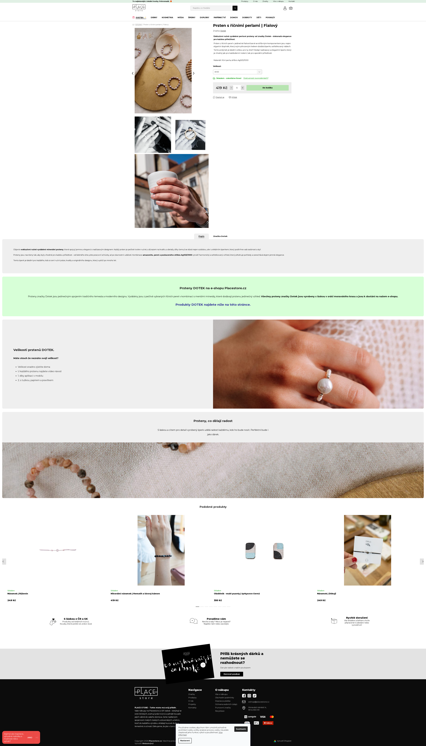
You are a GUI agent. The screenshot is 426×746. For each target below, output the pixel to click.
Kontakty (192, 708)
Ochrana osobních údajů (226, 704)
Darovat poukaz (232, 674)
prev (4, 560)
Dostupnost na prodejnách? (255, 78)
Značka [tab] (220, 236)
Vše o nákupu (278, 1)
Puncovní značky (223, 708)
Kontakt (292, 1)
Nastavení (185, 741)
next (418, 560)
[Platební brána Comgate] (260, 717)
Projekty (192, 704)
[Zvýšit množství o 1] (242, 88)
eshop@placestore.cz (258, 702)
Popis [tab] (201, 236)
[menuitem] (140, 17)
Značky (265, 1)
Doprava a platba (222, 701)
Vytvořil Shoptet (284, 741)
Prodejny (244, 1)
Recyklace (219, 711)
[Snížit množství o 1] (231, 88)
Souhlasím (241, 729)
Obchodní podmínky (224, 698)
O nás (255, 1)
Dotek (223, 31)
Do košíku (268, 88)
